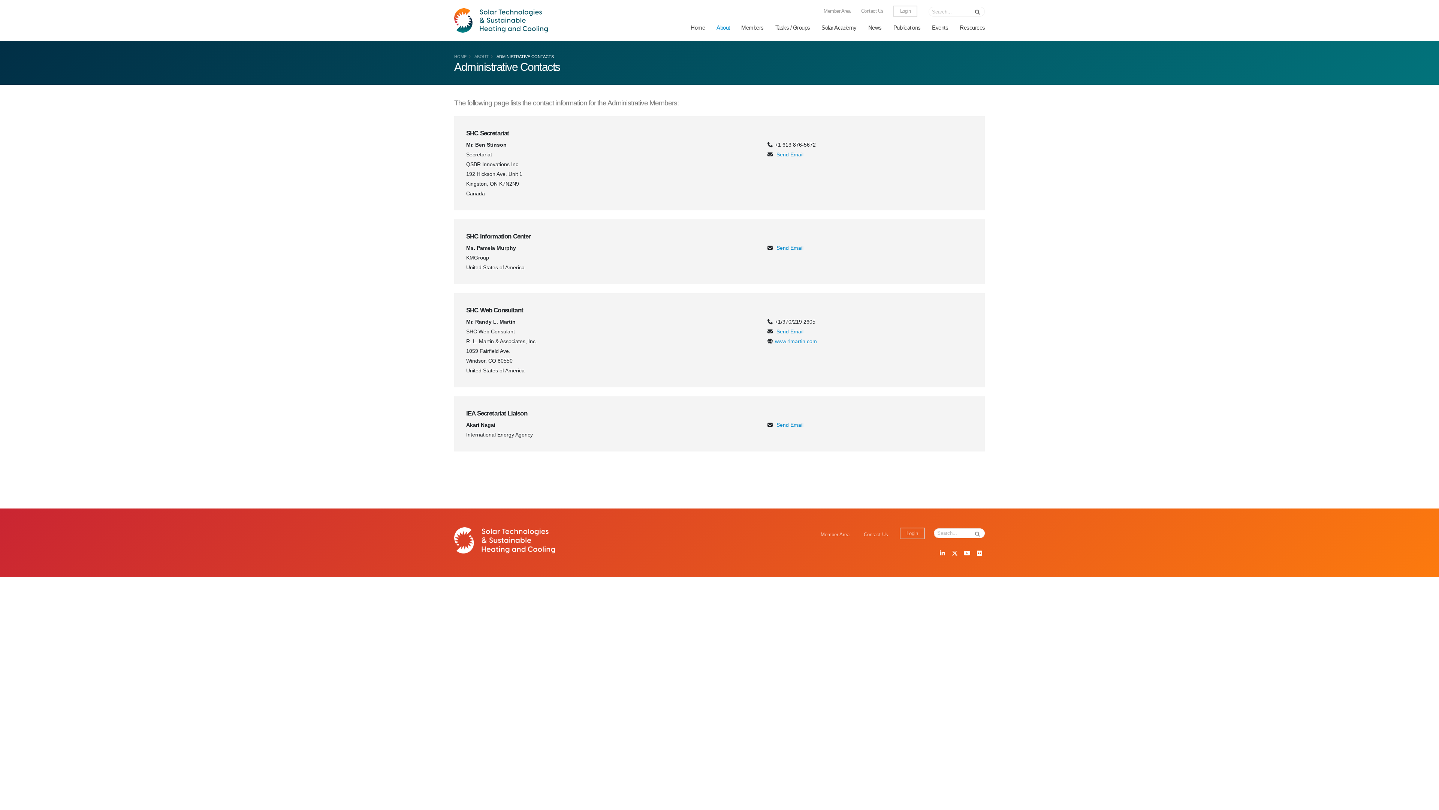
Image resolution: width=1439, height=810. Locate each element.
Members (752, 27)
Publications (907, 27)
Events (940, 27)
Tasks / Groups (792, 27)
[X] (954, 554)
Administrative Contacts (525, 56)
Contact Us (872, 11)
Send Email (789, 155)
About (723, 27)
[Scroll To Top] (1426, 801)
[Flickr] (979, 554)
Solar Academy (839, 27)
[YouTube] (967, 554)
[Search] (978, 11)
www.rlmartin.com (796, 341)
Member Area (837, 11)
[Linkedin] (942, 554)
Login (905, 11)
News (875, 27)
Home (698, 27)
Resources (972, 27)
